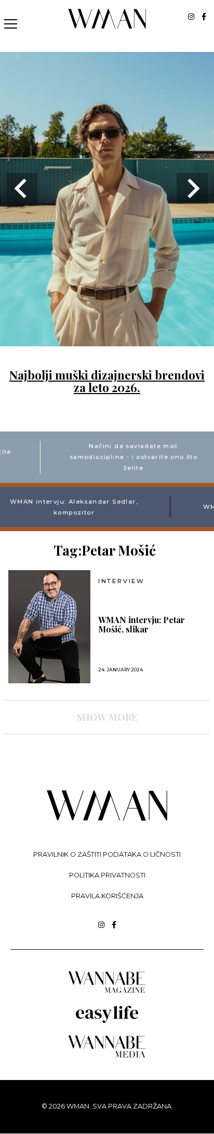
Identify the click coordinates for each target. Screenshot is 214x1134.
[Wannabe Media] (107, 1056)
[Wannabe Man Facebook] (204, 16)
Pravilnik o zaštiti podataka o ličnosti (107, 854)
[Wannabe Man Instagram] (191, 16)
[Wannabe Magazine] (107, 992)
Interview (121, 581)
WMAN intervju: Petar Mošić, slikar (141, 624)
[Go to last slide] (21, 188)
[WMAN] (107, 27)
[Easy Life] (107, 1021)
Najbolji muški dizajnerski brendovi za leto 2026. (107, 381)
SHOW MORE (107, 717)
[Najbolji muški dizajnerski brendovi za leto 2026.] (107, 340)
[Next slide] (192, 188)
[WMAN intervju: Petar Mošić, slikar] (49, 626)
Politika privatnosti (107, 875)
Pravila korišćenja (107, 896)
